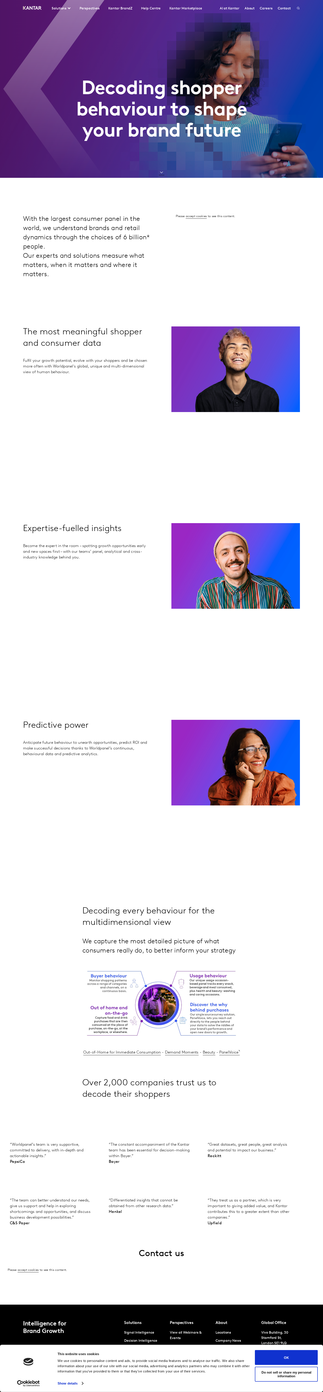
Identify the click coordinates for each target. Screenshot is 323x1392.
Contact (284, 8)
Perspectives (90, 8)
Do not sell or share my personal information (286, 1374)
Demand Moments (182, 1053)
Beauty (209, 1053)
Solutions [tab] (59, 8)
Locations (223, 1332)
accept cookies (196, 216)
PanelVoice (228, 1053)
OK (286, 1357)
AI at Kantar (229, 8)
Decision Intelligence (140, 1341)
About (250, 8)
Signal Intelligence (139, 1332)
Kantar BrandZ (120, 8)
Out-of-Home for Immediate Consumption (122, 1053)
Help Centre (151, 8)
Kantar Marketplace (185, 8)
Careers (266, 8)
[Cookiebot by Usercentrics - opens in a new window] (28, 1383)
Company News (228, 1341)
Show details (68, 1383)
